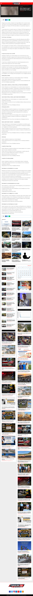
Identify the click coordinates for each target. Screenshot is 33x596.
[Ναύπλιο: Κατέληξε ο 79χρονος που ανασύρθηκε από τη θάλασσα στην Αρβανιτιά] (4, 289)
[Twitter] (12, 592)
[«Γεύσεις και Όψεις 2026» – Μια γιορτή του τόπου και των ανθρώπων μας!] (24, 378)
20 (26, 273)
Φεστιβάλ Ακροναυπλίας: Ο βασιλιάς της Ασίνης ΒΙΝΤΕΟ (26, 249)
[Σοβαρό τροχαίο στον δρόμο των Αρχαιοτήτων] (4, 273)
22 (30, 273)
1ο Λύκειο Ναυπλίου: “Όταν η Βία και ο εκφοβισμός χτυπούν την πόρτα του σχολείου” (6, 250)
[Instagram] (14, 592)
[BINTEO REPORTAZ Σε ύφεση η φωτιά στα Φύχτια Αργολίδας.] (4, 321)
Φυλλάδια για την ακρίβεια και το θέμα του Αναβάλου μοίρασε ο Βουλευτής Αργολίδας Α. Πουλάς (26, 229)
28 (28, 275)
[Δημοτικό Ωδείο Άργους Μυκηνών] (24, 353)
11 (22, 272)
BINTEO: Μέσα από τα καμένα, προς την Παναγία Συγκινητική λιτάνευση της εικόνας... (24, 565)
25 (22, 275)
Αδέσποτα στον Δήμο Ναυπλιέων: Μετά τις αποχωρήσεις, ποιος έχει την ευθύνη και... (8, 421)
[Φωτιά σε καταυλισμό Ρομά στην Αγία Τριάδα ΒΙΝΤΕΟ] (4, 269)
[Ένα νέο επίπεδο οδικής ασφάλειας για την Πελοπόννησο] (24, 327)
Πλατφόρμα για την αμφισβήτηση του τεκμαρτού (26, 260)
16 (18, 273)
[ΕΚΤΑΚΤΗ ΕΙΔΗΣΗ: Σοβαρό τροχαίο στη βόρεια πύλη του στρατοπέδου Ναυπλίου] (4, 294)
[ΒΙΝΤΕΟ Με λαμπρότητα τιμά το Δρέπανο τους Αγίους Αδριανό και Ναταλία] (8, 336)
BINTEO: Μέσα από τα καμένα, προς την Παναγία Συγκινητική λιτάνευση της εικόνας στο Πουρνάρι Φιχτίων (16, 250)
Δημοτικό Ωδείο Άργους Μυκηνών (23, 358)
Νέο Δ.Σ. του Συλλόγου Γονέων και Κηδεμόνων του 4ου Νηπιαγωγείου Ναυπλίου (16, 261)
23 (18, 275)
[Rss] (23, 592)
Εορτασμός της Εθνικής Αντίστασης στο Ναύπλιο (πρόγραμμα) (5, 261)
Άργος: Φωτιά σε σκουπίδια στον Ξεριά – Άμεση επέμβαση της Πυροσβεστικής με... (24, 422)
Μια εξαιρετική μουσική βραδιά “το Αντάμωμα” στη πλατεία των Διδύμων (23, 551)
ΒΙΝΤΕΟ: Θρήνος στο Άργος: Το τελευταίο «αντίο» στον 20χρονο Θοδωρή (11, 325)
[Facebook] (10, 592)
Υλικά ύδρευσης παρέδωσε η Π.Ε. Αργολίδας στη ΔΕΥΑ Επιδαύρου (16, 239)
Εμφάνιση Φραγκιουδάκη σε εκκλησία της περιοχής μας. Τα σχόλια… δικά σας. (24, 474)
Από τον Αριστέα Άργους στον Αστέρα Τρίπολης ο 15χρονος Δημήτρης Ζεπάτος (24, 371)
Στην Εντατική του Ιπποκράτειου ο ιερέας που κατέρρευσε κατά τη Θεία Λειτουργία (8, 394)
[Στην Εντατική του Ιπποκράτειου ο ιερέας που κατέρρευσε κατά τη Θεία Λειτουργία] (4, 283)
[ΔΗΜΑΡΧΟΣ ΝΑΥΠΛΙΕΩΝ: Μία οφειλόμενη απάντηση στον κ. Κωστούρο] (8, 440)
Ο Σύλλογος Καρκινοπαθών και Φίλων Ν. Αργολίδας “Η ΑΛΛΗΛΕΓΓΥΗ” (6, 239)
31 (20, 276)
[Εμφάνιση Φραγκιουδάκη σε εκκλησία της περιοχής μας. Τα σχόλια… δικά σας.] (24, 468)
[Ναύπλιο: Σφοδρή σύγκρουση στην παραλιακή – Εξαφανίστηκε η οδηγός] (4, 299)
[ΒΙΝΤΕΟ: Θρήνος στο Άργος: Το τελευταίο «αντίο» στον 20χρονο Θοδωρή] (4, 325)
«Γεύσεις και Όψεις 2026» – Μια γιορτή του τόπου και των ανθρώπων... (24, 384)
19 (24, 273)
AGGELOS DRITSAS (4, 370)
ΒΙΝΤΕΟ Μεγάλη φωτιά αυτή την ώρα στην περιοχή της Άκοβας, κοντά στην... (24, 461)
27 (26, 275)
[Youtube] (18, 592)
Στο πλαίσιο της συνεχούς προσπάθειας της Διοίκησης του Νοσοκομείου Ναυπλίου (26, 239)
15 (30, 272)
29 (30, 275)
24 (20, 275)
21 (28, 273)
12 (24, 272)
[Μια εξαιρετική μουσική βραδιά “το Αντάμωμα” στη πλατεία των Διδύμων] (24, 545)
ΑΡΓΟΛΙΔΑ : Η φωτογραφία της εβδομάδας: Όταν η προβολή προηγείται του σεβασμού (24, 512)
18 (22, 273)
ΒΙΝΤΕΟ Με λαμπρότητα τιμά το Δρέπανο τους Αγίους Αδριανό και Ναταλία (8, 342)
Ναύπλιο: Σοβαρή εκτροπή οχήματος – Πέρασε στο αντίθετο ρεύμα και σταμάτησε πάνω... (8, 368)
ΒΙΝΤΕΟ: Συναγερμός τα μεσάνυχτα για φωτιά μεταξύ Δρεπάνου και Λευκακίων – (8, 382)
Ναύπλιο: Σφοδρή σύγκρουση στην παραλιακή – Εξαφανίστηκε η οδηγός (11, 299)
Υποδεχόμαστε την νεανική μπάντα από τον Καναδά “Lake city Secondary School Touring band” (16, 229)
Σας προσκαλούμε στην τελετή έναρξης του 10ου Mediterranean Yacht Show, (6, 228)
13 (26, 272)
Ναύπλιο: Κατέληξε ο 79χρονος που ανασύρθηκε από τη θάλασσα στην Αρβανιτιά (11, 289)
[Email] (21, 592)
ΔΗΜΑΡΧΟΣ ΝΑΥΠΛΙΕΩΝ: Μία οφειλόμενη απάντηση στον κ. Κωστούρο (8, 446)
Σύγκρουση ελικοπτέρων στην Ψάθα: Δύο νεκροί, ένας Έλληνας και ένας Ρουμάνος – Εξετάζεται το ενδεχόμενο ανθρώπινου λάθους (11, 315)
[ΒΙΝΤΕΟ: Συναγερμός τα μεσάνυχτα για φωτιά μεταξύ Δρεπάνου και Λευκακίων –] (8, 375)
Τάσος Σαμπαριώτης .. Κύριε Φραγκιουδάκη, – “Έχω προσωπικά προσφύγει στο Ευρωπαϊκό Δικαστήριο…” (8, 408)
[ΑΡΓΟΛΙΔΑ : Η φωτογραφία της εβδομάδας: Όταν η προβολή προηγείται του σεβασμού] (24, 506)
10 (20, 272)
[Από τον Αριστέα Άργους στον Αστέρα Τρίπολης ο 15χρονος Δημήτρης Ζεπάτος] (24, 365)
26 (24, 275)
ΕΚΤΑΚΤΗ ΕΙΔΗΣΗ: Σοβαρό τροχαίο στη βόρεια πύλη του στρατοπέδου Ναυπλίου (11, 294)
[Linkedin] (16, 592)
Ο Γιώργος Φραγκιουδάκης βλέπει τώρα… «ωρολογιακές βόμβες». (8, 433)
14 (28, 272)
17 (20, 273)
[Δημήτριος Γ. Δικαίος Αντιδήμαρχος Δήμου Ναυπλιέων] (8, 453)
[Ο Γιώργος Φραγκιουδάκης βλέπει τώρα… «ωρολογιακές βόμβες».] (8, 427)
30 (18, 276)
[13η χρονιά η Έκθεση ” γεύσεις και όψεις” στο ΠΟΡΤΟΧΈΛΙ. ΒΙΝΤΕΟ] (24, 403)
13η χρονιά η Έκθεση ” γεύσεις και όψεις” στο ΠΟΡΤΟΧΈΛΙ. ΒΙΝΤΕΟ (24, 409)
